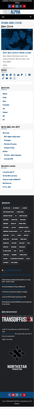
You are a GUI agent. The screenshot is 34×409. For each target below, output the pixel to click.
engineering (5, 223)
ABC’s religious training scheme (12, 136)
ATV (4, 120)
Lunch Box (26, 235)
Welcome (5, 94)
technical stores (23, 254)
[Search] (30, 16)
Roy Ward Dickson (7, 251)
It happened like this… (10, 284)
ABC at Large (6, 133)
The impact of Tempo (9, 148)
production (5, 247)
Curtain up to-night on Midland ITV (11, 179)
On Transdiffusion (13, 270)
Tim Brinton (5, 262)
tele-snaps (5, 258)
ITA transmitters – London (11, 295)
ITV (21, 231)
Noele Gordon (15, 239)
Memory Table (6, 239)
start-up (21, 251)
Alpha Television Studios (8, 212)
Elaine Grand (23, 219)
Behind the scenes (23, 216)
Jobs (4, 108)
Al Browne (24, 208)
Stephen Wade (6, 254)
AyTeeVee (5, 151)
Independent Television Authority (10, 231)
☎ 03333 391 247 (8, 334)
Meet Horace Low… (7, 183)
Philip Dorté (21, 243)
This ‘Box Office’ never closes (17, 52)
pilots (28, 243)
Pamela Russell (23, 239)
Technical (5, 112)
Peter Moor (14, 243)
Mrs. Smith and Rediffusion (12, 300)
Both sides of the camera (10, 144)
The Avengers (7, 140)
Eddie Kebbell (6, 219)
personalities (6, 243)
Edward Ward (14, 219)
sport (15, 251)
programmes (13, 247)
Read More (5, 65)
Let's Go (13, 235)
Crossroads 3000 (8, 159)
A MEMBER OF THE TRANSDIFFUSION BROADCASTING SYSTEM (17, 2)
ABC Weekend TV (16, 208)
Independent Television (23, 227)
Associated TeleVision (7, 216)
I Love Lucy (13, 227)
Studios (4, 97)
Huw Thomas (5, 227)
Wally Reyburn (14, 262)
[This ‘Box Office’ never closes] (17, 39)
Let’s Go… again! (7, 187)
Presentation (6, 105)
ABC (4, 116)
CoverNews (24, 401)
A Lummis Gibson (20, 212)
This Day (28, 258)
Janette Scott (27, 231)
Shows (4, 101)
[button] (3, 16)
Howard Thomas (22, 223)
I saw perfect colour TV (8, 172)
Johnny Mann (6, 235)
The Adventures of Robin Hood (17, 258)
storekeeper (14, 254)
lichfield (19, 235)
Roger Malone (22, 247)
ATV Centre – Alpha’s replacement (12, 155)
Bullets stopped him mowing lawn (14, 290)
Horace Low (13, 223)
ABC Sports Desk (6, 208)
